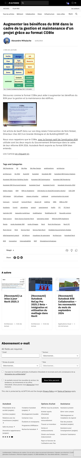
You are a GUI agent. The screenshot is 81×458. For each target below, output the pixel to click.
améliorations (49, 168)
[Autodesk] (14, 3)
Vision (40, 14)
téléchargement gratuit (11, 235)
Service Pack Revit (39, 230)
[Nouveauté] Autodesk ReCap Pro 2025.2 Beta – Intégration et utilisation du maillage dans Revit (39, 306)
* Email (4, 352)
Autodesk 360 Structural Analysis (14, 185)
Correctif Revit (26, 202)
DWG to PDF (63, 202)
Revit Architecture (54, 224)
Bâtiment (20, 14)
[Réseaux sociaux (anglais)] (8, 438)
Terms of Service (64, 391)
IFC (59, 207)
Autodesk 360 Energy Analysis (64, 174)
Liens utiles (61, 14)
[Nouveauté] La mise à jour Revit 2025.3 (13, 299)
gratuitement (43, 207)
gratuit (33, 207)
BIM (17, 191)
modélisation (37, 213)
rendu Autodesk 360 (18, 224)
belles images (8, 191)
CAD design (7, 196)
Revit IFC (66, 224)
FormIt (15, 207)
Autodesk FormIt (49, 185)
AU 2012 (17, 174)
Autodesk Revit (69, 235)
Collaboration (30, 14)
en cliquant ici (22, 153)
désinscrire (30, 385)
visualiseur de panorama (41, 235)
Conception (13, 241)
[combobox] (35, 3)
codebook (44, 196)
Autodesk (35, 174)
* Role (44, 362)
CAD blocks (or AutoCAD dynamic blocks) (51, 191)
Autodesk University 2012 (66, 185)
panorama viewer (43, 219)
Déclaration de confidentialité (15, 374)
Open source (7, 219)
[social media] (8, 437)
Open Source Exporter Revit (24, 219)
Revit (43, 224)
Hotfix (53, 207)
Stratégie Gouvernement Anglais (59, 230)
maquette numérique (22, 213)
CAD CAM (72, 191)
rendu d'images (33, 224)
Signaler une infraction (62, 452)
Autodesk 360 (46, 174)
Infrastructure (49, 14)
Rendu (5, 224)
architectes (60, 168)
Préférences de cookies (19, 452)
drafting (47, 202)
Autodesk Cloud (34, 185)
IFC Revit (67, 207)
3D (17, 168)
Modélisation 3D (50, 213)
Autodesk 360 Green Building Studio (15, 179)
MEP (35, 241)
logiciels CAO (7, 213)
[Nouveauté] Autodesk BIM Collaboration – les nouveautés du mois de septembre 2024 (67, 305)
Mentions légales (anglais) (25, 454)
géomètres (24, 207)
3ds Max (24, 168)
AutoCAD (26, 174)
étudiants (6, 207)
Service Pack (25, 230)
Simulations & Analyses (48, 241)
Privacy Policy (48, 391)
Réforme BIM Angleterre (60, 219)
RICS (16, 230)
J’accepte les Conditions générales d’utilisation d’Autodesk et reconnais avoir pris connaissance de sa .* (40, 374)
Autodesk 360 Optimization (40, 179)
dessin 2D (38, 202)
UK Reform (26, 235)
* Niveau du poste (8, 362)
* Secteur (45, 352)
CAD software (18, 196)
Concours (6, 202)
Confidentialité (7, 452)
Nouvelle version (65, 213)
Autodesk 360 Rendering (61, 179)
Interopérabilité (25, 241)
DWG (54, 202)
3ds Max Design (35, 168)
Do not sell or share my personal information (40, 452)
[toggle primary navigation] (7, 3)
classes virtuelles (32, 196)
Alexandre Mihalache (21, 40)
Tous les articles (8, 14)
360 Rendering (8, 168)
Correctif (15, 202)
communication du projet (60, 196)
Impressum (64, 454)
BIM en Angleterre (28, 191)
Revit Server (7, 230)
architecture (7, 174)
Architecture (57, 235)
